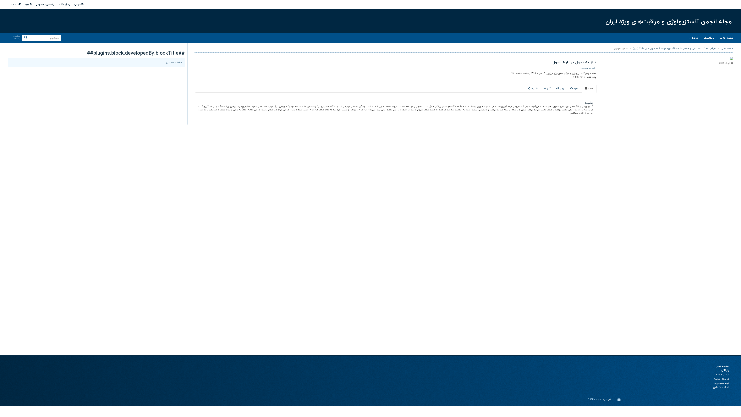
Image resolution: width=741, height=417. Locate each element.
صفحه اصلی (727, 48)
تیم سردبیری (721, 383)
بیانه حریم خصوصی (45, 4)
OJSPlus (592, 399)
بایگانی (725, 370)
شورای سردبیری (587, 68)
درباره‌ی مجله (721, 379)
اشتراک (534, 88)
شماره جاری (726, 38)
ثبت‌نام (14, 4)
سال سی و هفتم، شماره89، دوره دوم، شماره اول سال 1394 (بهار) (667, 48)
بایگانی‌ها (709, 38)
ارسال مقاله (64, 4)
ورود (27, 4)
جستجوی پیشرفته (16, 37)
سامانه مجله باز (174, 62)
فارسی (77, 4)
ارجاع (561, 88)
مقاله (590, 88)
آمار (548, 88)
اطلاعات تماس (721, 387)
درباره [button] (694, 38)
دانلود (576, 88)
